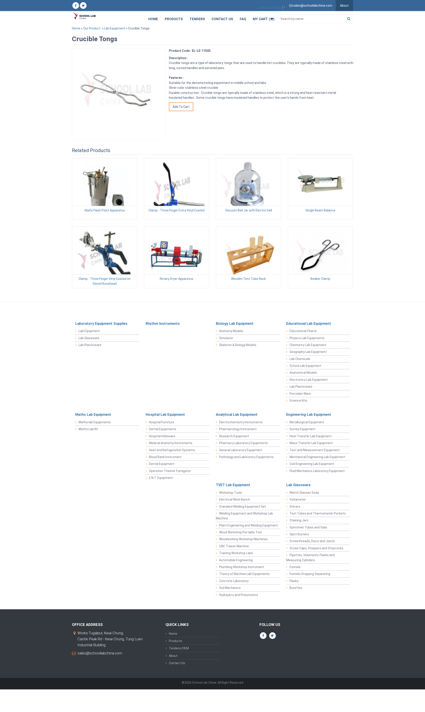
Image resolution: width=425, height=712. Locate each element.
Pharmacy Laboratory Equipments (243, 443)
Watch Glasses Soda (304, 492)
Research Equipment (234, 436)
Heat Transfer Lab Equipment (311, 436)
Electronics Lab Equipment (309, 379)
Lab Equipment (114, 28)
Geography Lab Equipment (308, 352)
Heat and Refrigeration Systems (172, 450)
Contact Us (222, 19)
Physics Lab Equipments (307, 338)
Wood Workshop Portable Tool (240, 532)
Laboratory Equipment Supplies (101, 323)
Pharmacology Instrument (238, 429)
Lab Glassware (89, 338)
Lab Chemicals (300, 359)
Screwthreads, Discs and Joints (312, 541)
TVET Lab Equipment (233, 485)
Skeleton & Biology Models (237, 345)
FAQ (243, 19)
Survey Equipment (302, 429)
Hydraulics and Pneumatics (238, 595)
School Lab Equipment (305, 366)
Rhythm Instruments (163, 323)
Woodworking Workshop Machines (243, 539)
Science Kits (298, 400)
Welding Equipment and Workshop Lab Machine (244, 516)
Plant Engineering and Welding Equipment (248, 525)
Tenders (197, 19)
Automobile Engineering (236, 560)
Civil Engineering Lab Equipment (312, 464)
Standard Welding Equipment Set (242, 506)
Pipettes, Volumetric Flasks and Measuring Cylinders (310, 557)
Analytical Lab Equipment (236, 414)
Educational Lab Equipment (308, 323)
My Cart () (263, 19)
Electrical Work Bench (234, 499)
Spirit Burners (299, 534)
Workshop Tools (230, 492)
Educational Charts (303, 331)
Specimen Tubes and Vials (308, 527)
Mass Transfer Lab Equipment (311, 443)
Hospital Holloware (162, 436)
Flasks (294, 581)
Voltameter (298, 499)
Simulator (226, 338)
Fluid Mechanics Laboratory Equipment (317, 471)
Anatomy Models (231, 331)
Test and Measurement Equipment (315, 450)
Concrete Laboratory (234, 581)
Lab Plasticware (90, 345)
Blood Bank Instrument (165, 457)
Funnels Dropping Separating (310, 574)
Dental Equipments (162, 429)
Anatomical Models (303, 372)
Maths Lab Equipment (93, 414)
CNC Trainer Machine (234, 546)
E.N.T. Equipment (161, 478)
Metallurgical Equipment (307, 422)
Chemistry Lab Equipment (308, 345)
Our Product (91, 28)
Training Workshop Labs (236, 553)
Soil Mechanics (230, 588)
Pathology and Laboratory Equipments (246, 457)
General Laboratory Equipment (240, 450)
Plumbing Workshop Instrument (241, 567)
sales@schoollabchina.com (99, 653)
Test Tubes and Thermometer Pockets (318, 513)
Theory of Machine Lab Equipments (244, 574)
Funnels (295, 567)
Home (153, 19)
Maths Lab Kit (88, 429)
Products (174, 19)
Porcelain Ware (300, 393)
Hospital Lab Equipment (165, 414)
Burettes (296, 588)
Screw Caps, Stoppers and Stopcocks (316, 548)
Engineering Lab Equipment (308, 414)
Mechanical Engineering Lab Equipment (317, 457)
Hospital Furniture (161, 422)
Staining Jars (299, 520)
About (344, 5)
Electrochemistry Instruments (241, 422)
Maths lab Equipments (95, 422)
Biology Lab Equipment (234, 323)
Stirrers (295, 506)
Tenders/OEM (179, 648)
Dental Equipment (161, 464)
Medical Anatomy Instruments (170, 443)
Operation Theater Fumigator (170, 471)
